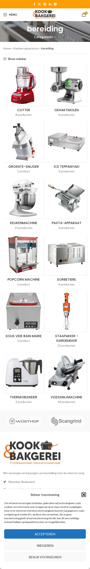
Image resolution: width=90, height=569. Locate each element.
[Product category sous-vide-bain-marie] (23, 318)
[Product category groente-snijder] (23, 148)
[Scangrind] (66, 421)
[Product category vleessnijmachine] (66, 379)
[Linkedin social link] (50, 4)
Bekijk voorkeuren (45, 557)
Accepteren (45, 534)
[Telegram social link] (55, 4)
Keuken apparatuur (26, 48)
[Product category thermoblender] (23, 379)
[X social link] (39, 4)
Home (7, 48)
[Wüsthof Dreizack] (24, 421)
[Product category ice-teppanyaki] (66, 148)
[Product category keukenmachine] (23, 205)
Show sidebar (17, 59)
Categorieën (43, 37)
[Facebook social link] (34, 4)
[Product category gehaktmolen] (66, 92)
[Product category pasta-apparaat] (66, 205)
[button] (84, 495)
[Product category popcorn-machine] (23, 261)
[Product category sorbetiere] (66, 261)
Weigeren (45, 545)
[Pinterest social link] (45, 4)
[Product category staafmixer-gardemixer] (66, 320)
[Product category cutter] (23, 92)
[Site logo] (45, 14)
